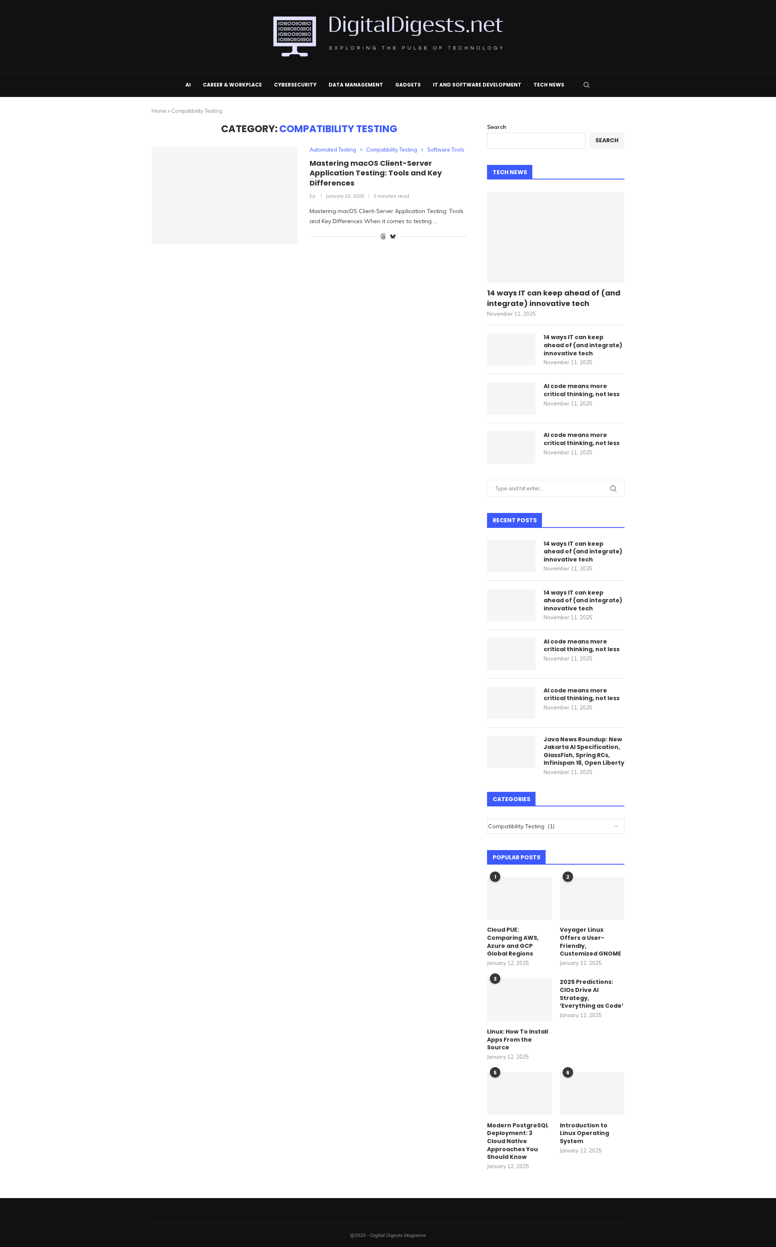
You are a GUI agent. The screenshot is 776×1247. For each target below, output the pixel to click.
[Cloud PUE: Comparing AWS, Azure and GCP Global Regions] (519, 898)
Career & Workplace (232, 84)
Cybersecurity (295, 84)
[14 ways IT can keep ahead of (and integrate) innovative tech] (555, 237)
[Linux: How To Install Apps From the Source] (519, 999)
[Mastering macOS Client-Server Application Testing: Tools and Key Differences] (224, 195)
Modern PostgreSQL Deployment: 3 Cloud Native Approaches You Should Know (517, 1141)
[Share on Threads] (383, 236)
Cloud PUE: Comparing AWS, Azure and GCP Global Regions (513, 942)
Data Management (356, 84)
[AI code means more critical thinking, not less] (511, 398)
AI (188, 84)
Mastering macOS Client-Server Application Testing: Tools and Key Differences (376, 173)
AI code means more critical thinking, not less (582, 390)
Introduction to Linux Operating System (584, 1133)
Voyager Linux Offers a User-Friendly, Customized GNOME (590, 942)
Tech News (549, 84)
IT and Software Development (477, 84)
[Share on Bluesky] (393, 236)
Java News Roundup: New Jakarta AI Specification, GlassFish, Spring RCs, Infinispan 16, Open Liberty (584, 751)
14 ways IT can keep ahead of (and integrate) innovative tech (553, 298)
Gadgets (408, 84)
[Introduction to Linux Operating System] (592, 1093)
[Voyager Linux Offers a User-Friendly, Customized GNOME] (592, 898)
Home (159, 111)
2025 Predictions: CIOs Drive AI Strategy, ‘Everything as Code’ (591, 994)
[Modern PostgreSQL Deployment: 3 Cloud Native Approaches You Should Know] (519, 1093)
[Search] (586, 85)
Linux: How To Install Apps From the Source (517, 1039)
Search (496, 127)
